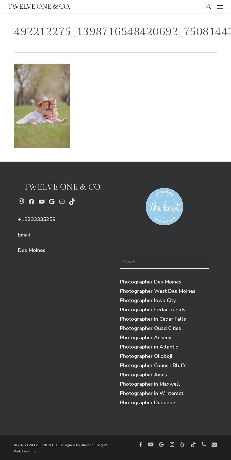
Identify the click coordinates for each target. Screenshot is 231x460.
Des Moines (31, 250)
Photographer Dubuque (147, 402)
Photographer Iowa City (148, 300)
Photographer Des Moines (150, 281)
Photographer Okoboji (146, 356)
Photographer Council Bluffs (153, 365)
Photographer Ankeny (145, 337)
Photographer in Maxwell (150, 384)
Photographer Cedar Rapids (152, 309)
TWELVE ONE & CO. (39, 6)
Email (24, 234)
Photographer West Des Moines (158, 291)
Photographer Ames (143, 374)
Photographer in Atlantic (149, 346)
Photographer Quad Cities (150, 328)
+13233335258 (36, 219)
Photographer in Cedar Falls (153, 319)
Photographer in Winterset (151, 393)
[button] (220, 7)
